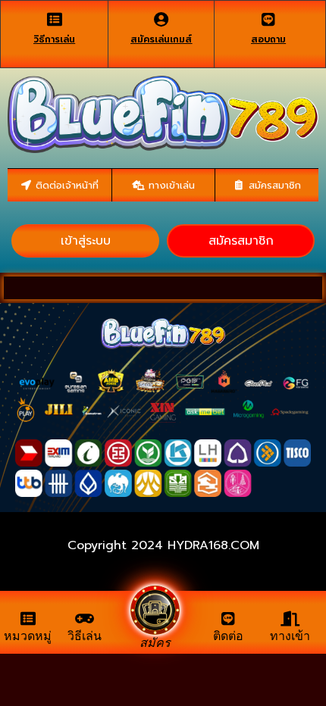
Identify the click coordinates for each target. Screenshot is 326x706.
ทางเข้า (290, 635)
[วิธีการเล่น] (54, 19)
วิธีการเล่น (54, 39)
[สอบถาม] (268, 19)
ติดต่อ (228, 635)
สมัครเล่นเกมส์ (161, 39)
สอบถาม (268, 39)
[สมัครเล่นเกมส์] (161, 19)
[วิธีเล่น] (84, 618)
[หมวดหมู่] (28, 618)
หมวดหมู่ (28, 635)
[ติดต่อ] (228, 618)
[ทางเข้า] (290, 618)
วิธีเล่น (84, 635)
